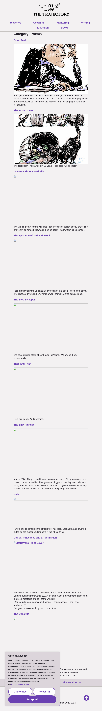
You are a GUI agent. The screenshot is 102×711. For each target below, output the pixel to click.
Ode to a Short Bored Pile (29, 171)
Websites (15, 22)
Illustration (42, 27)
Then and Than (22, 363)
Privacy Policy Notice (20, 684)
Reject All (44, 691)
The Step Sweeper (24, 299)
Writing (85, 22)
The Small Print (72, 682)
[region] (32, 679)
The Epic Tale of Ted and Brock (32, 235)
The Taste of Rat (23, 110)
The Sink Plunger (24, 424)
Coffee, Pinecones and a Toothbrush (35, 537)
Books (64, 27)
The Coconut (21, 614)
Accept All (32, 699)
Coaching (39, 22)
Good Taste (20, 40)
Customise (20, 691)
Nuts (16, 494)
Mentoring (63, 22)
